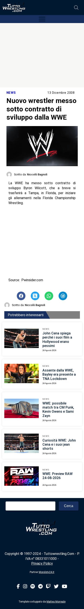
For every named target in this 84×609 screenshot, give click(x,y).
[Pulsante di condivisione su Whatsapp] (49, 296)
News (11, 93)
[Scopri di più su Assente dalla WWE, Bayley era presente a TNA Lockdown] (21, 374)
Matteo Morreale (56, 601)
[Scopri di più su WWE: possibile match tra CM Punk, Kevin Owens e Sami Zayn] (21, 409)
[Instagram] (25, 586)
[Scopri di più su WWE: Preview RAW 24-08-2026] (21, 476)
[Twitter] (56, 586)
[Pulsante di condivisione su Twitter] (35, 296)
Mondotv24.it (46, 572)
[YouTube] (64, 586)
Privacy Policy (42, 563)
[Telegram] (40, 586)
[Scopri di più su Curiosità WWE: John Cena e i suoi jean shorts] (21, 444)
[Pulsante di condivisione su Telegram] (63, 296)
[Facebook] (18, 586)
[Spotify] (32, 586)
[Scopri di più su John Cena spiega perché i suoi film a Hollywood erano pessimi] (21, 339)
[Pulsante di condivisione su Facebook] (21, 296)
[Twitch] (48, 586)
